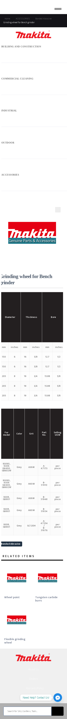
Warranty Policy (35, 688)
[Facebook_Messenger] (57, 697)
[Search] (58, 711)
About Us (33, 669)
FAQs (33, 698)
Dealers (33, 679)
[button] (58, 209)
